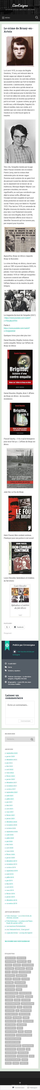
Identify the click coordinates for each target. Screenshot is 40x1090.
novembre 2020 (11, 825)
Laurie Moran (10, 1010)
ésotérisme (24, 1063)
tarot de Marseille (11, 1052)
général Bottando (21, 986)
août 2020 (9, 835)
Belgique (8, 965)
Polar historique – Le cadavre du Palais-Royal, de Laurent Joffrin (19, 922)
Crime (8, 972)
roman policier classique (24, 1035)
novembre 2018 (11, 903)
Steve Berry (21, 1049)
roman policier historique (13, 1038)
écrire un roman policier (13, 1059)
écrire (31, 1056)
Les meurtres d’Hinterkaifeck (15, 926)
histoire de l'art (10, 996)
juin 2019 (9, 880)
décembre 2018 (11, 900)
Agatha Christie (10, 958)
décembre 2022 (11, 759)
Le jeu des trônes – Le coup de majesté (19, 933)
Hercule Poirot (10, 989)
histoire (11, 671)
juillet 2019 (10, 877)
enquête (8, 979)
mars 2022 (10, 773)
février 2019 (10, 893)
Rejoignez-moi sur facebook (17, 941)
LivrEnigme (20, 5)
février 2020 (10, 854)
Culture (15, 972)
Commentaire (25, 721)
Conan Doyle (9, 968)
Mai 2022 (9, 766)
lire (17, 1010)
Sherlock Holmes (28, 1045)
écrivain (8, 1063)
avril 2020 (9, 848)
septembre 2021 (12, 792)
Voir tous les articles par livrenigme (23, 653)
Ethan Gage (9, 982)
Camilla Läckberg (28, 965)
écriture (25, 1059)
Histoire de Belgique (11, 993)
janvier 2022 (10, 779)
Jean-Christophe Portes (12, 1003)
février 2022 (10, 776)
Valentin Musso (23, 1052)
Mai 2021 (9, 805)
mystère (17, 671)
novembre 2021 (11, 786)
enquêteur (16, 979)
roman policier (10, 1035)
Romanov (28, 1031)
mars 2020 (10, 851)
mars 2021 (10, 812)
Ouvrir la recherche (36, 17)
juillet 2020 (10, 838)
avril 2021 (9, 809)
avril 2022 (9, 769)
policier (20, 1028)
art (29, 961)
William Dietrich (22, 1056)
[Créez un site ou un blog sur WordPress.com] (20, 1083)
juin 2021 (9, 802)
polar (19, 1021)
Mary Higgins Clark (11, 1014)
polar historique (10, 1024)
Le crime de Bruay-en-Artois (18, 30)
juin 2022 (9, 763)
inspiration (9, 1000)
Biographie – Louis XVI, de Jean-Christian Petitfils (19, 683)
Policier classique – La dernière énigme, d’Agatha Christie (19, 677)
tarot (28, 1049)
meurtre (8, 1017)
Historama (20, 996)
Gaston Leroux (10, 986)
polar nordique (22, 1024)
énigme (16, 1063)
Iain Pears (29, 996)
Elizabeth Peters (21, 975)
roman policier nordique (12, 1042)
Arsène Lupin (22, 961)
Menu (7, 18)
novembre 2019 (11, 864)
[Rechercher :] (20, 739)
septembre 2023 (12, 753)
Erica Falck (25, 979)
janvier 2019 (10, 897)
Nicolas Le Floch (10, 1021)
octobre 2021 (11, 789)
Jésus (19, 1007)
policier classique (11, 1031)
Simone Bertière (10, 1049)
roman (21, 1031)
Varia (10, 667)
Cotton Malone (20, 968)
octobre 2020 (11, 828)
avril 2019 (9, 887)
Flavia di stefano (20, 982)
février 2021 (10, 815)
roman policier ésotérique (13, 1045)
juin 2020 (9, 841)
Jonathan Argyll (10, 1007)
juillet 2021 (10, 799)
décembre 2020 (11, 822)
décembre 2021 (11, 782)
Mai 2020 (9, 844)
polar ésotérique (10, 1028)
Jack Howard (25, 1000)
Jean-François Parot (27, 1003)
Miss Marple (17, 1017)
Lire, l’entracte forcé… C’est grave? (17, 929)
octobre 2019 (11, 867)
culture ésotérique (25, 972)
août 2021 (9, 795)
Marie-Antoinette (25, 1010)
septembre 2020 (12, 831)
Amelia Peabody (10, 961)
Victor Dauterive (10, 1056)
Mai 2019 (9, 884)
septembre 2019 (12, 871)
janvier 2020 (10, 857)
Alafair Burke (21, 958)
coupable (29, 968)
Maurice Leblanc (24, 1014)
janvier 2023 (10, 756)
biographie (17, 965)
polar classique (28, 1021)
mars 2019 (10, 890)
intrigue (17, 1000)
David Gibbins (10, 975)
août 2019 (9, 874)
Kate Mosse (27, 1007)
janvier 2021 (10, 818)
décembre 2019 (11, 861)
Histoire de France (25, 993)
